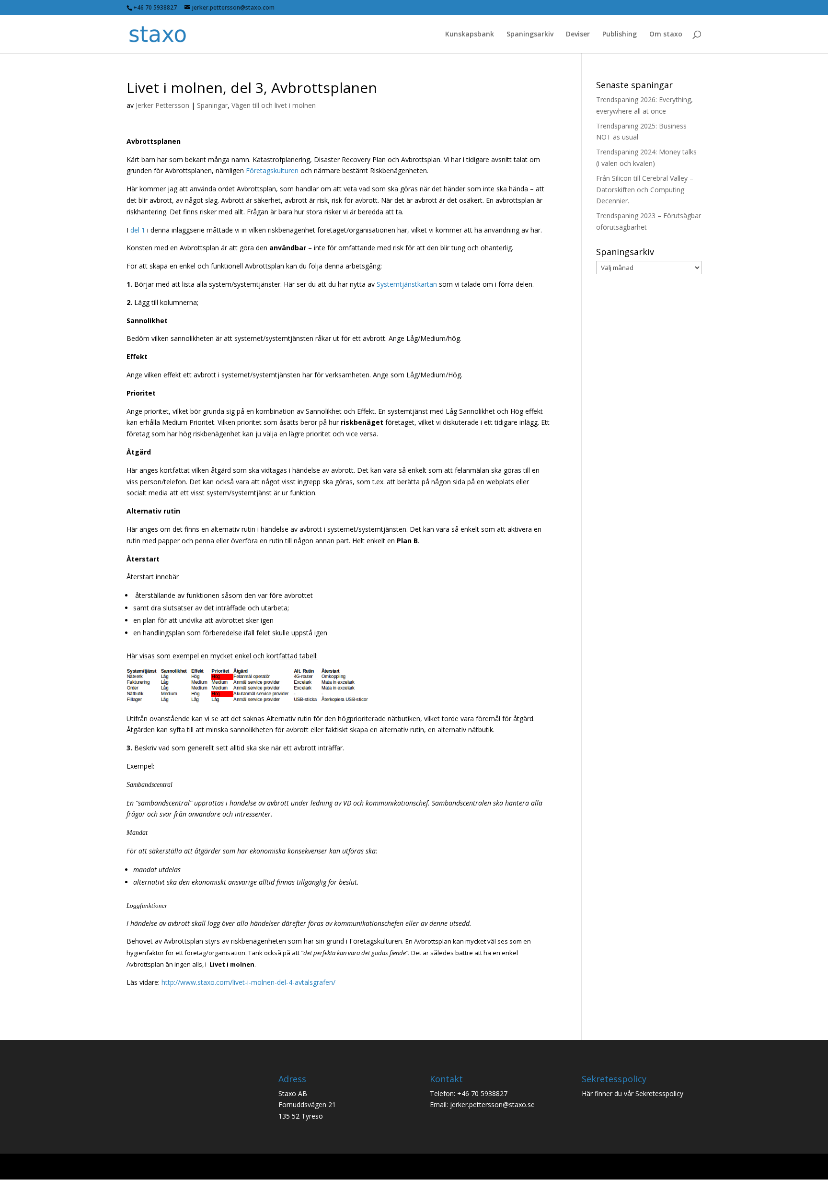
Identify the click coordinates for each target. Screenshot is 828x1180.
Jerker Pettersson (162, 105)
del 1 (137, 229)
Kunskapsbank (469, 34)
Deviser (578, 34)
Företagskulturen (272, 170)
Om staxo (665, 34)
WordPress (283, 1166)
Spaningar (212, 105)
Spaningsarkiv (529, 34)
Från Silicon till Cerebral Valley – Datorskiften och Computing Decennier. (644, 190)
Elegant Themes (195, 1166)
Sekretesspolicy (659, 1093)
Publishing (619, 34)
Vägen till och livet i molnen (273, 105)
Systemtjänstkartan (407, 284)
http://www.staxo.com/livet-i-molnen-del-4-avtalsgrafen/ (248, 982)
